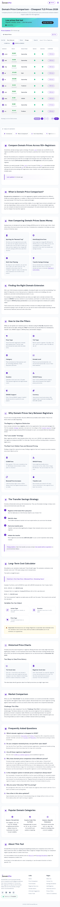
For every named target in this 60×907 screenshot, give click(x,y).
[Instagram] (13, 892)
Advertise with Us (51, 888)
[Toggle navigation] (58, 3)
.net (5, 60)
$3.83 (14, 85)
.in (32, 826)
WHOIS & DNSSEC (19, 43)
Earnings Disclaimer (41, 855)
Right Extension (52, 133)
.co (5, 86)
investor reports (46, 428)
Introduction (9, 133)
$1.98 (13, 104)
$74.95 (14, 72)
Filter (55, 34)
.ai (5, 73)
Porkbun (23, 111)
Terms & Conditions (51, 893)
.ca (28, 826)
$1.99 (13, 98)
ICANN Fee (7, 43)
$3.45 (14, 66)
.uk (26, 826)
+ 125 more (51, 111)
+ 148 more (51, 66)
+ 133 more (51, 79)
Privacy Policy (49, 891)
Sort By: (3, 40)
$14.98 (14, 79)
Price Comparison (33, 881)
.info (5, 98)
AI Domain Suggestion (34, 891)
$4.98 (14, 59)
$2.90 (14, 53)
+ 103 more (51, 73)
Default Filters (8, 34)
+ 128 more (51, 85)
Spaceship (24, 54)
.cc (5, 111)
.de (30, 826)
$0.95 (14, 91)
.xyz (5, 92)
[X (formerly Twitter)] (2, 892)
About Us (31, 855)
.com (5, 54)
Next (56, 118)
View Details (14, 55)
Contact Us (49, 881)
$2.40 (14, 110)
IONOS (23, 98)
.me (5, 105)
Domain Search (32, 888)
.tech (44, 826)
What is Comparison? (23, 133)
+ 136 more (51, 92)
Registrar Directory (33, 886)
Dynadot (25, 738)
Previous (37, 118)
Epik (22, 73)
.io (5, 79)
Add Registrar (49, 886)
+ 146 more (51, 98)
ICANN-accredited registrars (22, 754)
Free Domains (32, 883)
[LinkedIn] (6, 892)
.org (5, 67)
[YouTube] (9, 892)
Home (30, 878)
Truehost (23, 86)
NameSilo (33, 738)
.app (48, 826)
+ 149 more (51, 54)
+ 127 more (51, 105)
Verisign (16, 428)
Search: (36, 40)
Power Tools (32, 893)
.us (24, 826)
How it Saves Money (38, 133)
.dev (51, 826)
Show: (21, 40)
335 (52, 118)
